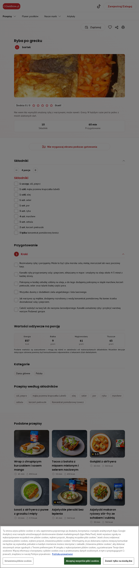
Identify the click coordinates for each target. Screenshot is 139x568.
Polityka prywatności (62, 554)
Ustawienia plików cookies (18, 561)
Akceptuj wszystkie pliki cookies (82, 561)
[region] (69, 547)
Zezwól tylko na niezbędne (118, 561)
